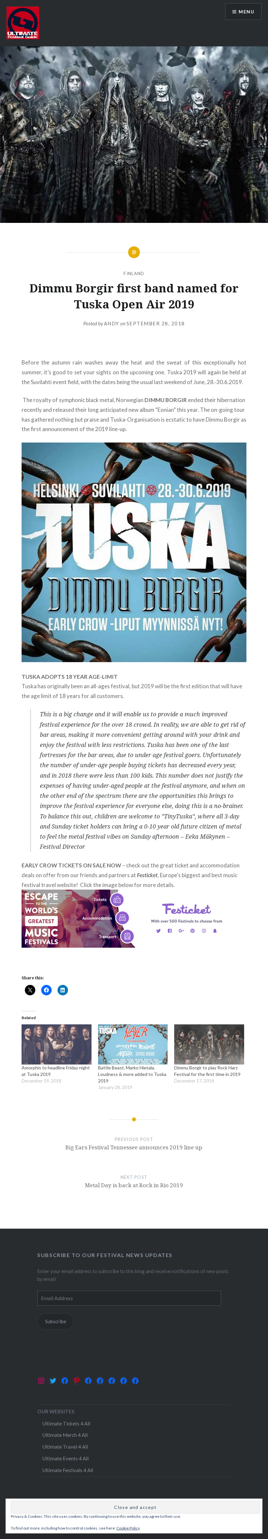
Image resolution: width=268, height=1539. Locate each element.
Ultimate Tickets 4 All (66, 1423)
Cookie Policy (128, 1528)
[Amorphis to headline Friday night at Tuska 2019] (57, 1044)
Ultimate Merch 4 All (65, 1435)
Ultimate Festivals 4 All (67, 1470)
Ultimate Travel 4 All (65, 1447)
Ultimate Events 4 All (65, 1458)
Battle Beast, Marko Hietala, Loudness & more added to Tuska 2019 (132, 1074)
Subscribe (55, 1321)
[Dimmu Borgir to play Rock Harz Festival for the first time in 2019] (209, 1044)
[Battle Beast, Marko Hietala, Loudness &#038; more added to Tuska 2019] (133, 1044)
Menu (246, 11)
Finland (134, 273)
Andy (111, 323)
